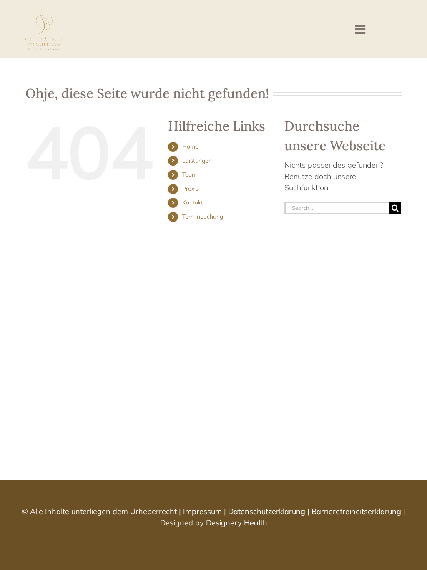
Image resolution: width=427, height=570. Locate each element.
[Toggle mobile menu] (361, 29)
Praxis (190, 188)
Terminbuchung (202, 216)
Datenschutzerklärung (266, 511)
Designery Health (236, 522)
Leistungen (197, 160)
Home (190, 146)
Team (189, 174)
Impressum (202, 511)
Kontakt (192, 202)
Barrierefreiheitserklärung (356, 511)
